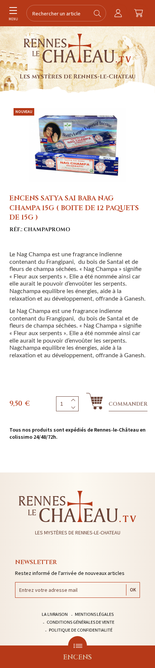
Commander (128, 404)
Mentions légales (94, 614)
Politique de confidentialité (80, 630)
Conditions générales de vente (80, 622)
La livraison (55, 614)
